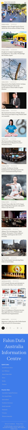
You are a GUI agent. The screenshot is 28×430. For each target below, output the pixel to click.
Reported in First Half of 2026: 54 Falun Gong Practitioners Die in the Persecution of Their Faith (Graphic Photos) (14, 86)
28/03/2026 (16, 229)
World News (5, 24)
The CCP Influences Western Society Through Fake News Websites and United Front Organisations (13, 311)
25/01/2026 (13, 319)
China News (5, 82)
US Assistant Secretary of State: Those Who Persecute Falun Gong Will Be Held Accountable (14, 114)
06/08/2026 (14, 50)
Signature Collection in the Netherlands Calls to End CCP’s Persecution (14, 322)
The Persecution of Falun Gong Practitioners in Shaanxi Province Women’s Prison (12, 142)
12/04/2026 (14, 202)
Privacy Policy (19, 424)
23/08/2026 (14, 24)
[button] (25, 3)
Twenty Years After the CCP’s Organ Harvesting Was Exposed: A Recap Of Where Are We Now (13, 205)
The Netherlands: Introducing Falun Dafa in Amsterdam (13, 261)
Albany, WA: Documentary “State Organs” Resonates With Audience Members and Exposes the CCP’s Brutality (12, 233)
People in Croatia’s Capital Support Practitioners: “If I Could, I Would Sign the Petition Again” (13, 53)
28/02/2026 (16, 281)
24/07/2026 (14, 110)
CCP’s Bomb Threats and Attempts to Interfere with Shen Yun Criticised (13, 284)
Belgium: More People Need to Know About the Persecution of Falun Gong (13, 27)
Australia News (6, 229)
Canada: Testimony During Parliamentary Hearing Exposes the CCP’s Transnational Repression (12, 169)
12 (18, 328)
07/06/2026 (13, 139)
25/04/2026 (14, 166)
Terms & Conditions (10, 424)
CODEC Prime (14, 429)
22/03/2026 (14, 258)
